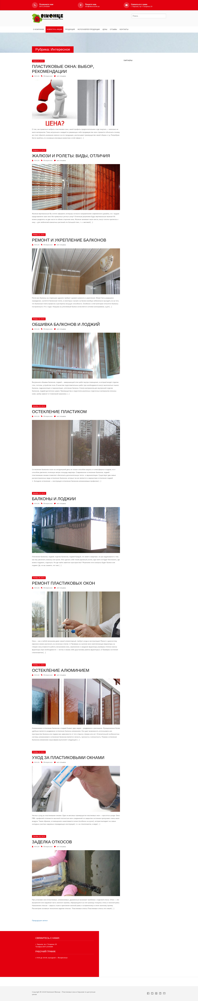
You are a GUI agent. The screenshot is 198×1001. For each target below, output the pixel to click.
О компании (38, 29)
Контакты (124, 29)
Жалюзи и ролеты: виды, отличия (71, 155)
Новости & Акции (54, 29)
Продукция (70, 29)
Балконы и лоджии (54, 498)
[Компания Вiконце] (47, 18)
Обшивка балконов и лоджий (66, 324)
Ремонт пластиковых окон (63, 583)
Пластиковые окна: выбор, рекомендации (63, 69)
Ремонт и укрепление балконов (69, 240)
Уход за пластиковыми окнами (68, 757)
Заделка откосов (52, 842)
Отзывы (113, 29)
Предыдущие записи (40, 921)
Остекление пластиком (59, 411)
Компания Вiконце (53, 992)
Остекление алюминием (60, 670)
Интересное (47, 76)
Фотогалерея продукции (89, 29)
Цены (104, 29)
